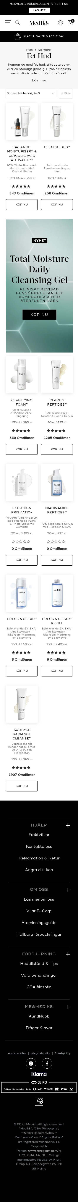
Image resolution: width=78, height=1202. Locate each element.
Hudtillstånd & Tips (39, 964)
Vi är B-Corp (39, 911)
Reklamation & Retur (39, 858)
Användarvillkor (17, 1053)
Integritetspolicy (40, 1053)
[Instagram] (31, 1063)
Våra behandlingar (39, 975)
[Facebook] (47, 1063)
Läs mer (39, 80)
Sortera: (12, 93)
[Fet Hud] (39, 286)
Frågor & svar (39, 1028)
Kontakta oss (39, 846)
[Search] (17, 23)
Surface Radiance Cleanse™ (22, 734)
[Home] (39, 23)
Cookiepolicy (62, 1053)
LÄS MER (39, 10)
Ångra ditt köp (39, 870)
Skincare (44, 50)
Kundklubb (39, 1016)
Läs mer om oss (39, 899)
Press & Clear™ (22, 619)
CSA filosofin (39, 987)
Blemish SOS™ (57, 147)
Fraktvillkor (39, 835)
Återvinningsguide (39, 923)
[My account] (60, 23)
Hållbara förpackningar (39, 934)
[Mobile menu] (8, 23)
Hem (29, 50)
